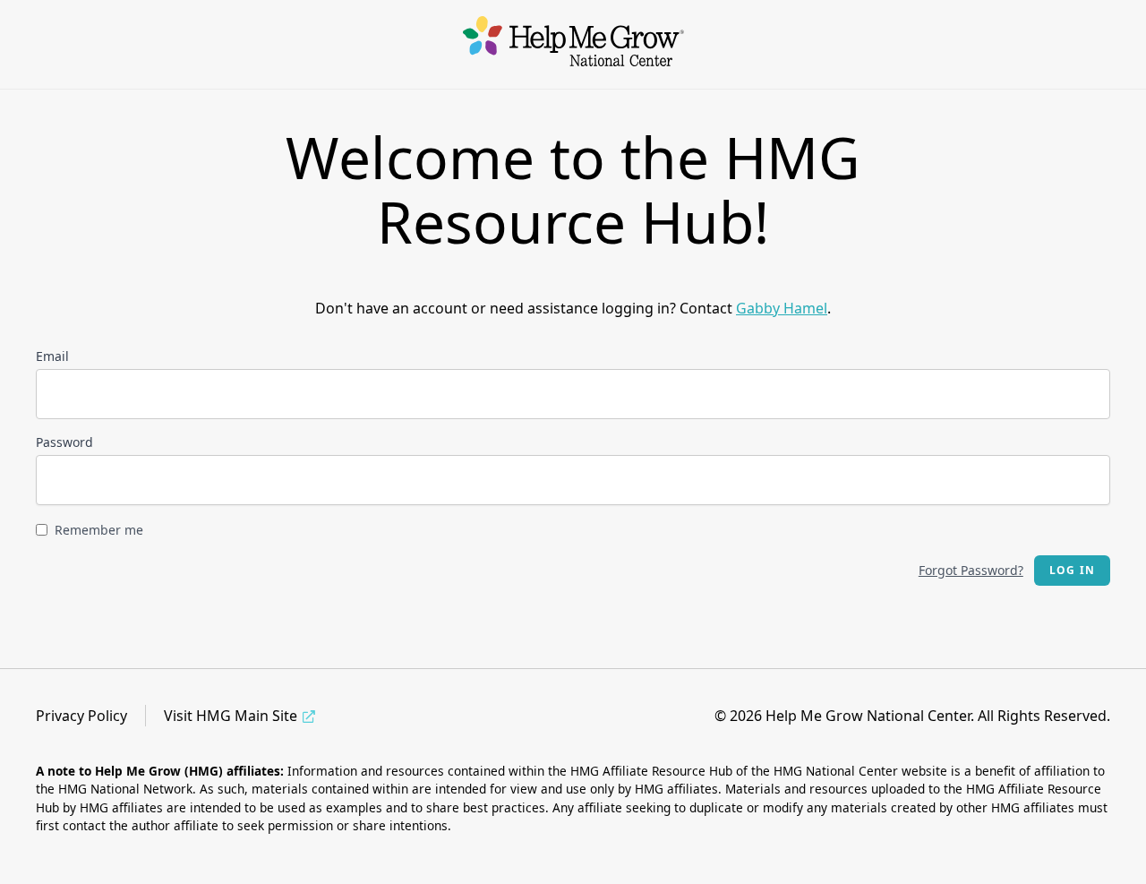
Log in (1072, 570)
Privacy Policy (81, 715)
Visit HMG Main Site (230, 715)
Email (52, 356)
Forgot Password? (971, 570)
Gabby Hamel (781, 308)
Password (64, 442)
